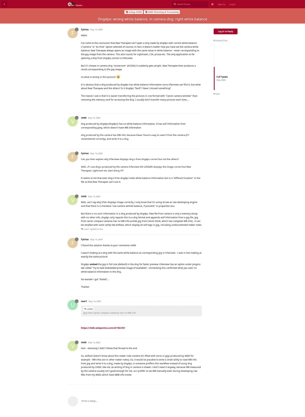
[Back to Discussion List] (4, 4)
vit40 (90, 308)
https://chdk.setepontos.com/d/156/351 (103, 327)
